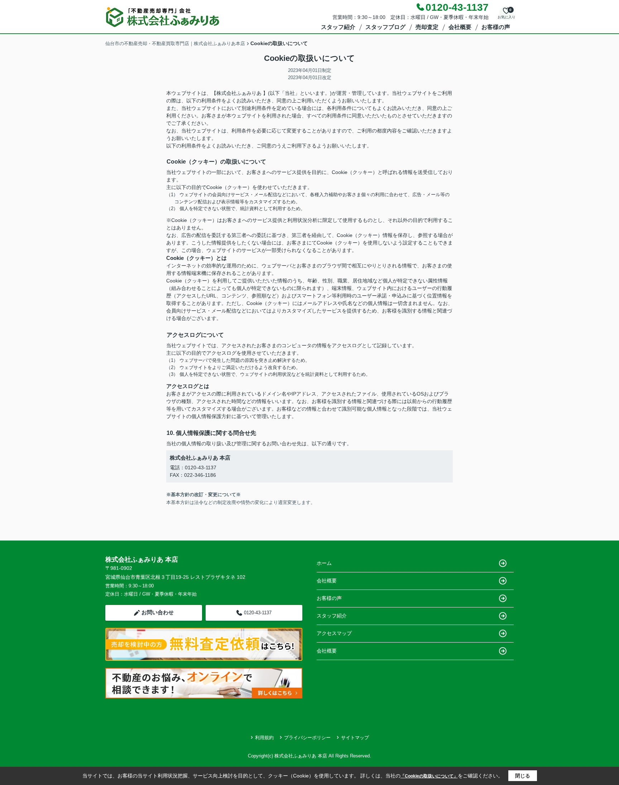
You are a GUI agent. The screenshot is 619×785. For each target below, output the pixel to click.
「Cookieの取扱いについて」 (429, 776)
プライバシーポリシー (307, 737)
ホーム (324, 563)
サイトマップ (355, 737)
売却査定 (427, 27)
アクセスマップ (334, 633)
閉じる (522, 776)
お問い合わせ (157, 612)
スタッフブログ (385, 27)
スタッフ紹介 (338, 27)
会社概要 (459, 27)
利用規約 (264, 737)
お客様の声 (495, 27)
